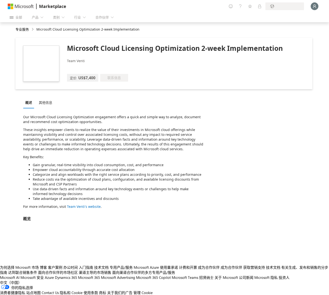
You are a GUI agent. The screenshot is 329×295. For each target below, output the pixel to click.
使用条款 (91, 292)
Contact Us (50, 292)
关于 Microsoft (226, 277)
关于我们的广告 (119, 292)
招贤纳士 (206, 277)
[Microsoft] (21, 6)
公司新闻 (246, 277)
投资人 (284, 277)
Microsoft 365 (89, 277)
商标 (102, 292)
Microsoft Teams (185, 277)
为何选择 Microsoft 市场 (19, 267)
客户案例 (55, 267)
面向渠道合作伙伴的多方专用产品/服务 (143, 272)
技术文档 (101, 267)
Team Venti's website (84, 206)
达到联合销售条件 (22, 272)
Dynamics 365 (66, 277)
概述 (28, 102)
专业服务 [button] (22, 29)
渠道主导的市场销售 (95, 272)
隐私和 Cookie (71, 292)
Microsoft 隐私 (266, 277)
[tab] (30, 102)
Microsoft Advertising (118, 277)
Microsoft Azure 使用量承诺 (156, 267)
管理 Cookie (143, 292)
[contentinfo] (33, 29)
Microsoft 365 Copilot (153, 277)
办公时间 (70, 267)
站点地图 (33, 292)
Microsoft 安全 (32, 277)
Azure (49, 277)
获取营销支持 (254, 267)
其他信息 (45, 102)
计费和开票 (188, 267)
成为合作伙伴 (209, 267)
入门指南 (86, 267)
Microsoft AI (10, 277)
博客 (43, 267)
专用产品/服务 (121, 267)
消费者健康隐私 (12, 292)
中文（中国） (11, 282)
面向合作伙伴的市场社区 (58, 272)
